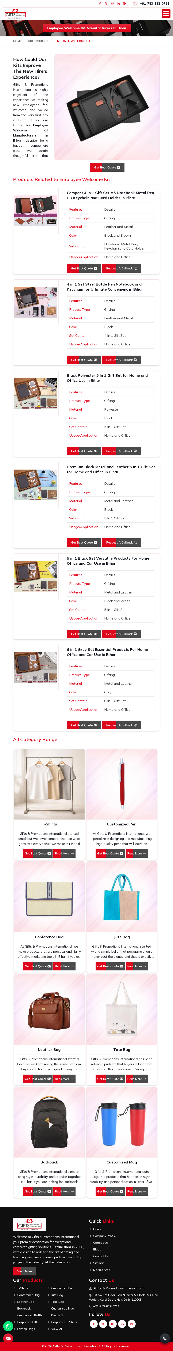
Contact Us (101, 1256)
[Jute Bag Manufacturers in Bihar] (121, 896)
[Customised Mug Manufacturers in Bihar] (121, 1122)
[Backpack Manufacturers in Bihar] (49, 1122)
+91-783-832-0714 (154, 3)
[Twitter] (106, 3)
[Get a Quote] (8, 1338)
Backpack (49, 1162)
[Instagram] (112, 3)
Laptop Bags (26, 1329)
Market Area (101, 1270)
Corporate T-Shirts (64, 1322)
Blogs (97, 1249)
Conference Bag (49, 936)
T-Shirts (49, 824)
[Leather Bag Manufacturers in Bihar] (49, 1009)
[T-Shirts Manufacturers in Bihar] (49, 784)
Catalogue (100, 1243)
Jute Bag (122, 936)
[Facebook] (100, 3)
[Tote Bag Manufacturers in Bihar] (121, 1009)
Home (17, 41)
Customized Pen (121, 824)
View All (56, 1329)
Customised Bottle (29, 1315)
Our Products (38, 41)
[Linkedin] (118, 3)
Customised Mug (122, 1162)
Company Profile (104, 1236)
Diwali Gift (58, 1315)
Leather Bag (49, 1049)
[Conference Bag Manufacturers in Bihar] (49, 896)
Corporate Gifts (28, 1322)
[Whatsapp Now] (8, 1326)
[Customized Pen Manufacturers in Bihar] (121, 784)
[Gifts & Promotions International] (15, 14)
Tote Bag (121, 1049)
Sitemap (98, 1263)
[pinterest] (124, 3)
